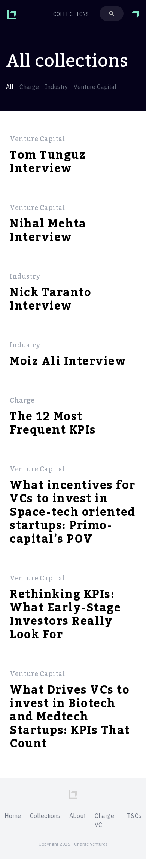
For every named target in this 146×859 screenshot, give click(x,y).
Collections (45, 815)
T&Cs (134, 815)
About (77, 815)
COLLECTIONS (71, 14)
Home (12, 815)
